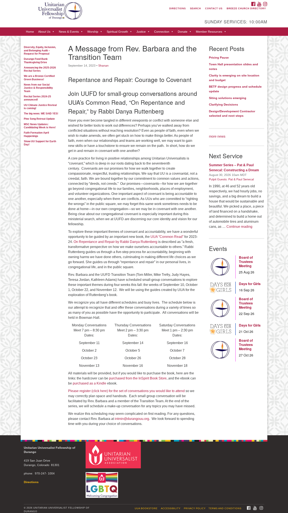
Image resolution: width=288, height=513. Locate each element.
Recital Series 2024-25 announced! (37, 98)
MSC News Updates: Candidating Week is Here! (40, 126)
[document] (144, 235)
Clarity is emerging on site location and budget (234, 78)
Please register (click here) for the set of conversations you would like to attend (126, 391)
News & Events (69, 31)
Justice (141, 31)
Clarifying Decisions (223, 104)
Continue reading (239, 226)
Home (30, 31)
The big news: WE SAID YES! (41, 113)
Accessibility (170, 508)
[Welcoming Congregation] (102, 483)
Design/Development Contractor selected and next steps (232, 114)
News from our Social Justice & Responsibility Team (38, 88)
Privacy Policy (195, 508)
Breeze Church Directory (246, 8)
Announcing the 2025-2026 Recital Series (40, 69)
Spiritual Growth (117, 31)
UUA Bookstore (146, 508)
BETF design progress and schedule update (235, 89)
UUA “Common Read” (167, 236)
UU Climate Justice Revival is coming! (40, 107)
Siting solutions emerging (227, 98)
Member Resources (209, 31)
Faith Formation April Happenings (36, 134)
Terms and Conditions (225, 508)
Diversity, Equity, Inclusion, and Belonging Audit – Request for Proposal (40, 50)
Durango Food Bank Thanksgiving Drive (36, 61)
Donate (182, 31)
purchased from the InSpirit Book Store (138, 378)
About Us (44, 31)
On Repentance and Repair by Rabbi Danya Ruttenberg (115, 242)
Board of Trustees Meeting (246, 261)
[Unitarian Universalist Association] (114, 454)
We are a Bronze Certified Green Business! (39, 78)
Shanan (103, 65)
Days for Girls (250, 284)
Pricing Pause (219, 57)
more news (217, 136)
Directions (177, 8)
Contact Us (213, 8)
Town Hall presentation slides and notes (233, 67)
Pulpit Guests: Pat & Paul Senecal (231, 179)
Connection (161, 31)
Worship (92, 31)
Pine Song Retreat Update (39, 118)
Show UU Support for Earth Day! (40, 143)
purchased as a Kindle (89, 383)
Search (195, 8)
